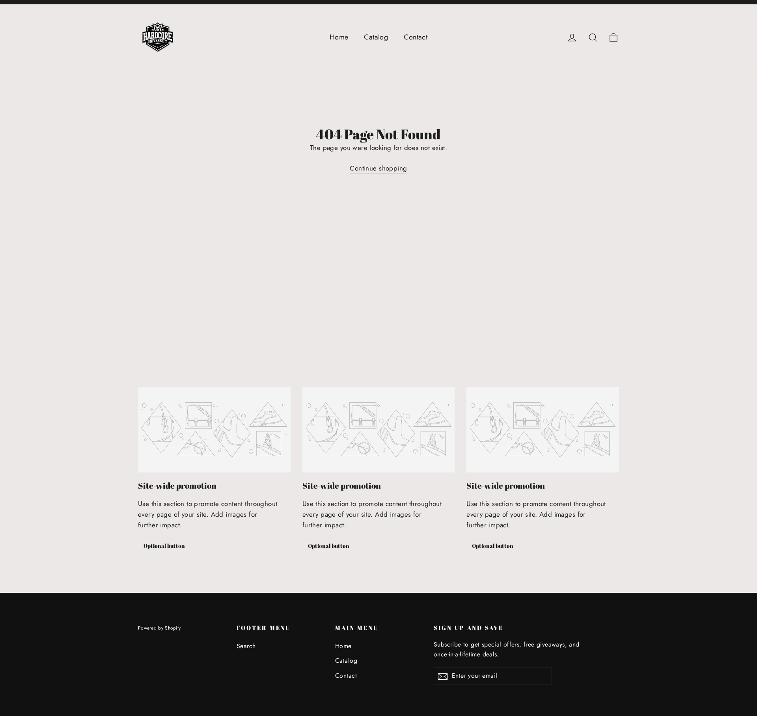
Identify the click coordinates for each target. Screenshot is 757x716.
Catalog (376, 37)
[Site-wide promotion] (214, 429)
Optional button (164, 545)
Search (246, 645)
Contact (415, 37)
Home (339, 37)
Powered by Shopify (159, 628)
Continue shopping (378, 168)
